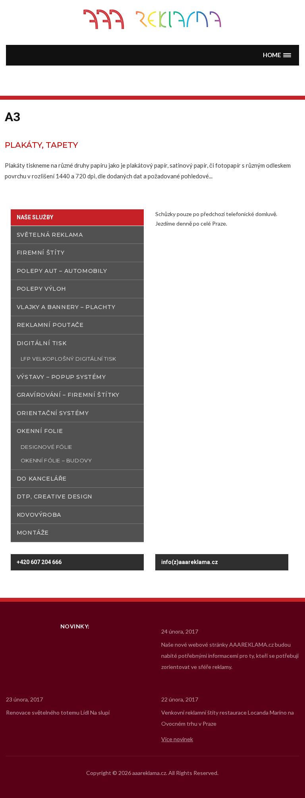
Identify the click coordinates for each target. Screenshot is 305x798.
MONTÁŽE (33, 532)
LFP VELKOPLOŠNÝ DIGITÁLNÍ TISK (68, 359)
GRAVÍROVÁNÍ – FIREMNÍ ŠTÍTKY (68, 394)
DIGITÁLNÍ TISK (41, 343)
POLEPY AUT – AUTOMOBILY (62, 270)
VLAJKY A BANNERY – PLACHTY (66, 307)
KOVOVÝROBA (39, 514)
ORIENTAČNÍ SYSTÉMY (53, 413)
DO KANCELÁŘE (42, 478)
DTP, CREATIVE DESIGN (55, 496)
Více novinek (177, 739)
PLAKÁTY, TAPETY (41, 145)
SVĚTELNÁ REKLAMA (50, 234)
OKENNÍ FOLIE (40, 431)
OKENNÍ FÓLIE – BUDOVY (56, 460)
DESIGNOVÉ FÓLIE (46, 447)
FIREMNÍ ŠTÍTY (41, 252)
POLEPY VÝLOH (41, 288)
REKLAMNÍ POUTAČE (50, 324)
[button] (277, 55)
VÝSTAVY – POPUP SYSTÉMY (61, 377)
